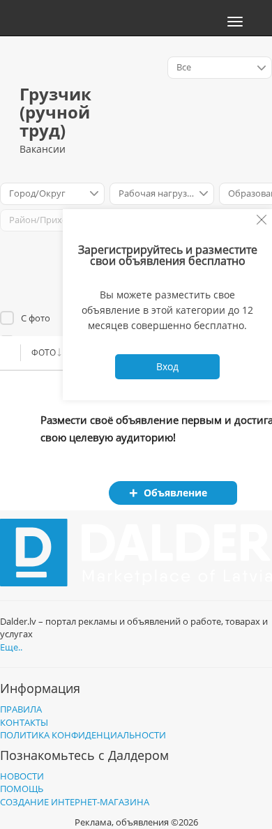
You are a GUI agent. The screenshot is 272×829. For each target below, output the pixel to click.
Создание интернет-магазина (74, 802)
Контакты (24, 722)
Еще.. (11, 647)
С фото (35, 318)
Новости (22, 776)
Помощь (21, 788)
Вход (167, 366)
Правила (21, 709)
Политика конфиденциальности (83, 735)
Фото (43, 352)
